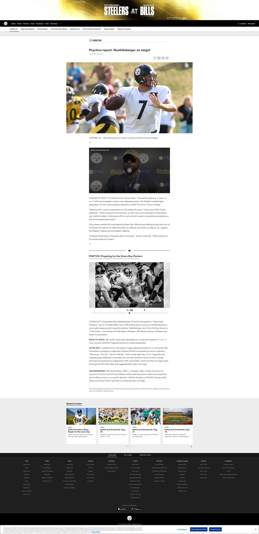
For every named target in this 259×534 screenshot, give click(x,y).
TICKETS (135, 461)
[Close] (256, 529)
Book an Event (182, 471)
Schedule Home (111, 464)
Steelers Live (69, 467)
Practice (90, 467)
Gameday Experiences (135, 477)
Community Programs (228, 467)
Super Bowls (203, 477)
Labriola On (47, 474)
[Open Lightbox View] (129, 289)
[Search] (238, 23)
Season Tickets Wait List (135, 484)
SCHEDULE (112, 461)
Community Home (228, 464)
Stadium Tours (182, 491)
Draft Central (26, 494)
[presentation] (192, 447)
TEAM (26, 461)
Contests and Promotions (159, 471)
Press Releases (47, 467)
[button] (129, 170)
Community (90, 481)
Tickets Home (135, 464)
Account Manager (135, 467)
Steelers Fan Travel (135, 481)
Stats (26, 481)
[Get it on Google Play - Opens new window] (136, 509)
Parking (182, 477)
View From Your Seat (135, 494)
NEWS (47, 461)
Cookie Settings (182, 529)
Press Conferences (70, 477)
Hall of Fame (203, 474)
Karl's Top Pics (90, 477)
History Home (203, 464)
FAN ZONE (159, 461)
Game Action (90, 474)
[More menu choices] (60, 23)
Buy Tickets (135, 471)
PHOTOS (90, 461)
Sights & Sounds (69, 474)
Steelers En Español (47, 477)
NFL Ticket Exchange (135, 474)
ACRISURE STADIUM (182, 461)
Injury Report (26, 484)
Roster (26, 467)
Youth (228, 471)
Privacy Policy (95, 532)
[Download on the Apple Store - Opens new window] (122, 509)
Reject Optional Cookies (198, 529)
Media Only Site (47, 481)
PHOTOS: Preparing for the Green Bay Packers (115, 256)
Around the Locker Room (69, 481)
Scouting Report (69, 484)
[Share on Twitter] (159, 59)
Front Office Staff (26, 491)
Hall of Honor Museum (204, 467)
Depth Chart (26, 471)
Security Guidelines (182, 484)
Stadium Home (182, 464)
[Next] (144, 310)
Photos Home (90, 464)
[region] (129, 529)
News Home (47, 464)
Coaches (26, 474)
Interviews (69, 471)
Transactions (26, 487)
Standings (26, 477)
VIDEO (69, 461)
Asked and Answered (47, 471)
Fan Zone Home (159, 464)
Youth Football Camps (228, 477)
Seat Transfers (135, 491)
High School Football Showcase (228, 474)
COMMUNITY (228, 461)
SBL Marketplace (135, 487)
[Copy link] (167, 58)
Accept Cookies (215, 529)
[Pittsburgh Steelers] (129, 518)
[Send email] (163, 59)
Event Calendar (111, 471)
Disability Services (182, 487)
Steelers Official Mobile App (159, 467)
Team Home (26, 464)
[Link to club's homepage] (5, 23)
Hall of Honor (203, 471)
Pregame (90, 471)
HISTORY (203, 461)
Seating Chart (182, 481)
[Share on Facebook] (155, 59)
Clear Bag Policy (135, 497)
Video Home (69, 464)
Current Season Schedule (111, 467)
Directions (182, 474)
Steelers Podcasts (159, 477)
